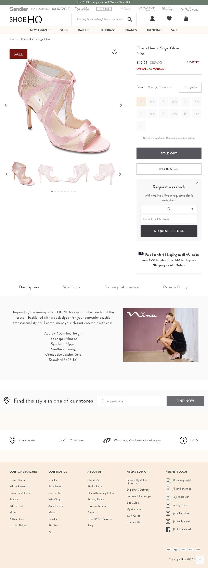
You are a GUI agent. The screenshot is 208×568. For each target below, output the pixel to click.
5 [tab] (66, 192)
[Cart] (187, 18)
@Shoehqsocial (181, 529)
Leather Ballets (18, 525)
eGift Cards (133, 516)
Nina (140, 53)
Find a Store (95, 486)
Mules (13, 512)
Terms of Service (97, 506)
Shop (12, 39)
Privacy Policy (96, 499)
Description (29, 287)
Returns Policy (175, 287)
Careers (92, 512)
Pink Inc (53, 525)
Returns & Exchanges (139, 496)
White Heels (17, 506)
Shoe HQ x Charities (100, 519)
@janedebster (180, 496)
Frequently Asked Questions (137, 481)
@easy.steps (179, 505)
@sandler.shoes (181, 488)
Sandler (53, 480)
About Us (93, 480)
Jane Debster (56, 506)
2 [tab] (56, 192)
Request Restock (169, 231)
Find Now (185, 401)
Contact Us (133, 522)
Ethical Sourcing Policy (101, 493)
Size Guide (72, 287)
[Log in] (152, 18)
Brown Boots (17, 480)
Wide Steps (55, 499)
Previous (6, 174)
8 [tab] (76, 192)
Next (123, 105)
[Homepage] (26, 19)
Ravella (53, 519)
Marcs (52, 512)
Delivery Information (121, 287)
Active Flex (55, 493)
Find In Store (168, 169)
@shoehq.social (181, 480)
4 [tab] (63, 192)
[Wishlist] (169, 18)
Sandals (14, 499)
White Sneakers (19, 486)
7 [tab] (73, 192)
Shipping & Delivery (138, 490)
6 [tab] (69, 192)
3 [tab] (60, 192)
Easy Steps (55, 486)
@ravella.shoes (181, 521)
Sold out (169, 153)
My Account (134, 509)
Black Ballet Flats (20, 493)
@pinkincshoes (181, 513)
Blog (90, 525)
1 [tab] (53, 192)
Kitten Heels (17, 519)
